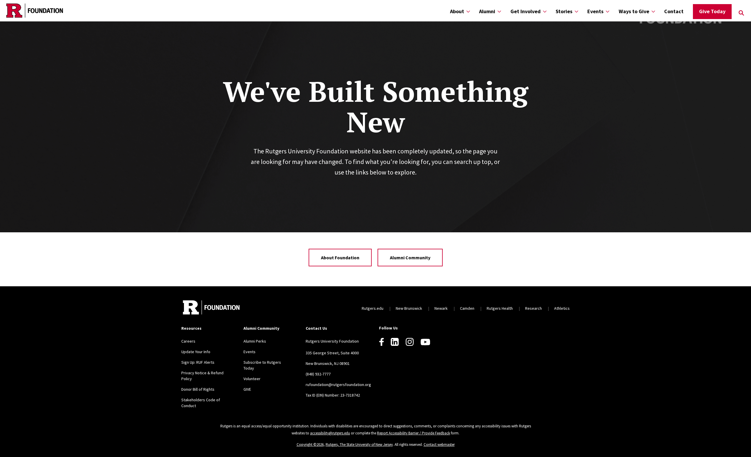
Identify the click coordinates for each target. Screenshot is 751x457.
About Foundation (340, 257)
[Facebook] (381, 342)
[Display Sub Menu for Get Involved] (545, 11)
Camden (467, 308)
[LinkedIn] (395, 342)
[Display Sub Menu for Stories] (576, 11)
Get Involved (525, 11)
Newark (441, 308)
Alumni (487, 11)
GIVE (247, 389)
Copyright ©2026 (310, 444)
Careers (188, 341)
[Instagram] (410, 342)
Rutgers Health (500, 308)
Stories (564, 11)
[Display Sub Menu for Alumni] (499, 11)
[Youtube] (425, 342)
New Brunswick (409, 308)
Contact (674, 11)
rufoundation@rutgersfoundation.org (338, 384)
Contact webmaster (439, 444)
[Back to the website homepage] (35, 11)
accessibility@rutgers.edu (330, 433)
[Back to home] (211, 308)
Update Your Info (195, 351)
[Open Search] (741, 13)
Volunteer (252, 378)
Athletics (562, 308)
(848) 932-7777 (318, 374)
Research (533, 308)
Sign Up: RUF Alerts (197, 362)
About (457, 11)
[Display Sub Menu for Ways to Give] (653, 11)
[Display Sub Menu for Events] (607, 11)
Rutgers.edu (372, 308)
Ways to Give (634, 11)
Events (595, 11)
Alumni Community (410, 257)
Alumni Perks (254, 341)
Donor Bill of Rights (197, 389)
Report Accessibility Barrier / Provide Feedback (413, 433)
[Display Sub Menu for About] (468, 11)
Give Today (712, 11)
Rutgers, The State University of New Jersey (359, 444)
